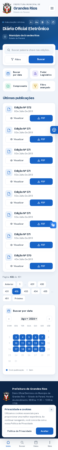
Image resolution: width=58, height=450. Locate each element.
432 (16, 291)
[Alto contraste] (42, 22)
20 (35, 349)
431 (7, 291)
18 (22, 349)
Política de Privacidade (19, 431)
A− (31, 22)
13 (35, 343)
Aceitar (44, 431)
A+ (36, 22)
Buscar (41, 59)
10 (16, 343)
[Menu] (52, 8)
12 (29, 343)
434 (36, 291)
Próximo (19, 298)
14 (42, 343)
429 (32, 284)
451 (7, 298)
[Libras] (53, 22)
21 (42, 349)
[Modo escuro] (47, 22)
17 (16, 349)
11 (22, 343)
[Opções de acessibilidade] (54, 130)
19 (29, 349)
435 (45, 291)
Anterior (9, 284)
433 (26, 291)
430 (42, 284)
